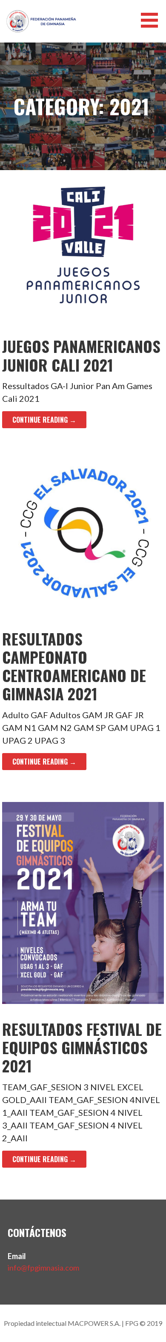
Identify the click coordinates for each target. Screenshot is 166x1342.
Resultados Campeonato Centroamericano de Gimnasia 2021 (74, 666)
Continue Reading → (44, 420)
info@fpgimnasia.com (43, 1267)
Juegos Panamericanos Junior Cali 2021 (81, 355)
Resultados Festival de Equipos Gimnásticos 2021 (82, 1047)
